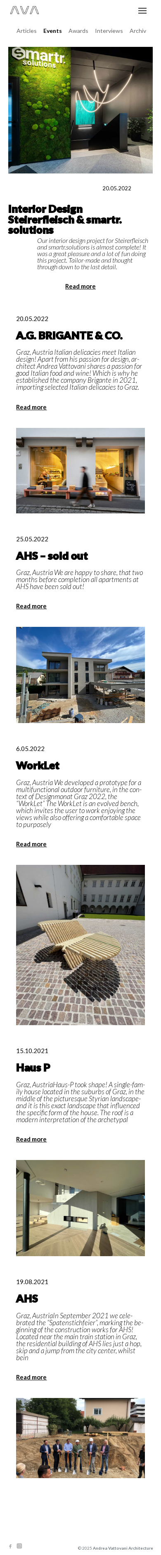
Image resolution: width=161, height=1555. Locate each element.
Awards (78, 30)
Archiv (138, 30)
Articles (27, 30)
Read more (80, 286)
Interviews (109, 30)
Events (52, 30)
